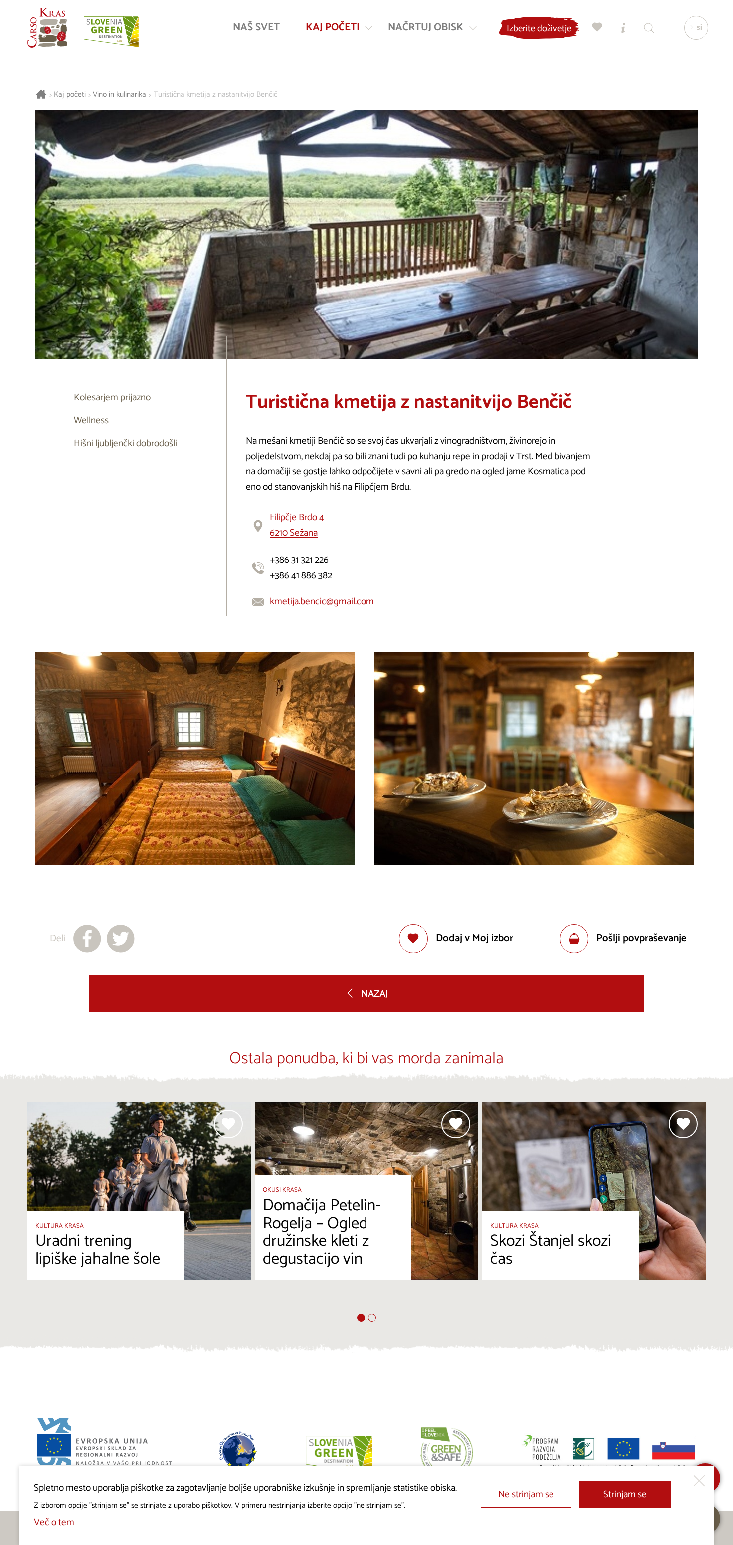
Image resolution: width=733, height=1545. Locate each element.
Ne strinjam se (526, 1494)
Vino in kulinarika (119, 95)
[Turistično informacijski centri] (623, 27)
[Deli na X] (120, 938)
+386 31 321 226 (299, 560)
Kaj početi (70, 95)
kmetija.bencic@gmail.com (322, 601)
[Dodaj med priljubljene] (228, 1124)
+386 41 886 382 (301, 575)
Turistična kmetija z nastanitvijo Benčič (215, 95)
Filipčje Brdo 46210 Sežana (297, 525)
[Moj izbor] (597, 27)
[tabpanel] (139, 1208)
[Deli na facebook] (87, 938)
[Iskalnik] (649, 27)
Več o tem (54, 1522)
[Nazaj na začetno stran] (47, 28)
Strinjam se (625, 1494)
